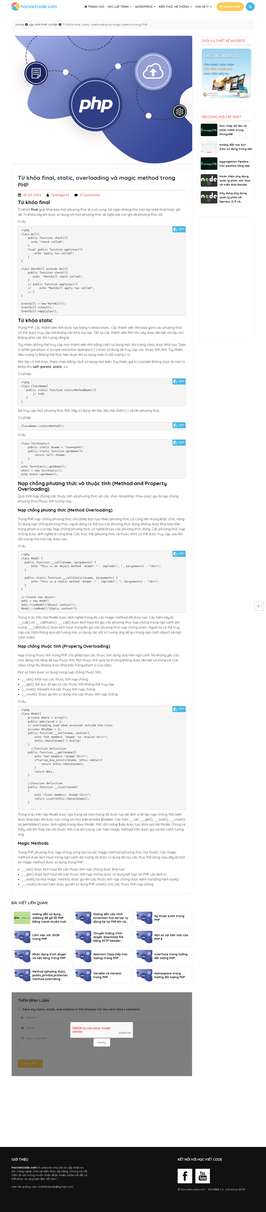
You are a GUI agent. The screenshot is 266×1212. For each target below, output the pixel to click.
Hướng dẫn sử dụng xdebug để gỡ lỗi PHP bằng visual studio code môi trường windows (50, 917)
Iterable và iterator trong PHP (107, 975)
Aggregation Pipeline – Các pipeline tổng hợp (235, 163)
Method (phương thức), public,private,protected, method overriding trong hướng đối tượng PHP (50, 975)
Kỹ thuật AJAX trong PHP (169, 918)
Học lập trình (118, 7)
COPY (181, 229)
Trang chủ (95, 7)
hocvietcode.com (193, 1189)
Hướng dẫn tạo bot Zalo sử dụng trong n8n (235, 146)
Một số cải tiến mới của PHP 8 (171, 937)
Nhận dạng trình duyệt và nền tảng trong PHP (49, 956)
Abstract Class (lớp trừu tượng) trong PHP (110, 956)
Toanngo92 (60, 195)
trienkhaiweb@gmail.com (55, 1187)
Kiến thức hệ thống (174, 7)
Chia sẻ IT (202, 7)
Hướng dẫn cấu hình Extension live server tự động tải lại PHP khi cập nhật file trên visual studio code (110, 917)
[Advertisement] (101, 1112)
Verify (102, 1042)
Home (20, 24)
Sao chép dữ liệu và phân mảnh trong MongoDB (233, 130)
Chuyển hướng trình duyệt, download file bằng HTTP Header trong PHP (108, 937)
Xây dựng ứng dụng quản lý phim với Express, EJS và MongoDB (233, 197)
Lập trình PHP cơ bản (43, 24)
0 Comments (90, 195)
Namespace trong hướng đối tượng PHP (169, 975)
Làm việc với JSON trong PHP (45, 937)
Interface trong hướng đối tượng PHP (171, 956)
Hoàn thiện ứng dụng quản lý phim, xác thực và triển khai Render (235, 180)
